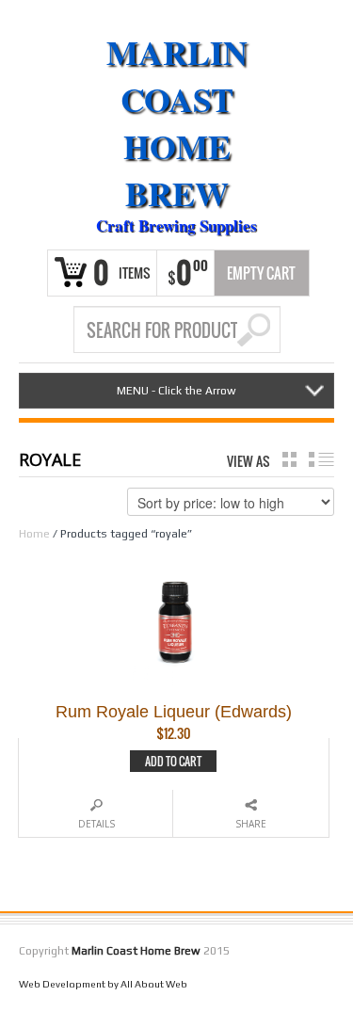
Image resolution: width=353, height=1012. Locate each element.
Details (96, 823)
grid (289, 459)
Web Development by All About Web (103, 983)
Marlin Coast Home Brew (177, 122)
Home (34, 533)
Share (250, 823)
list (321, 459)
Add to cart (173, 761)
